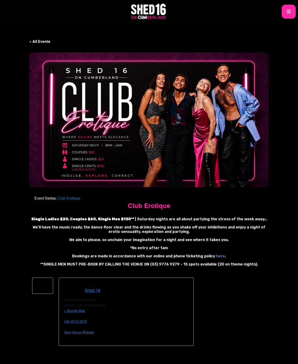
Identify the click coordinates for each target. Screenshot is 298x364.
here (220, 256)
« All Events (39, 41)
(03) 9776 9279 (75, 321)
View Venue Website (79, 332)
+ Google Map (74, 310)
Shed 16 (92, 290)
